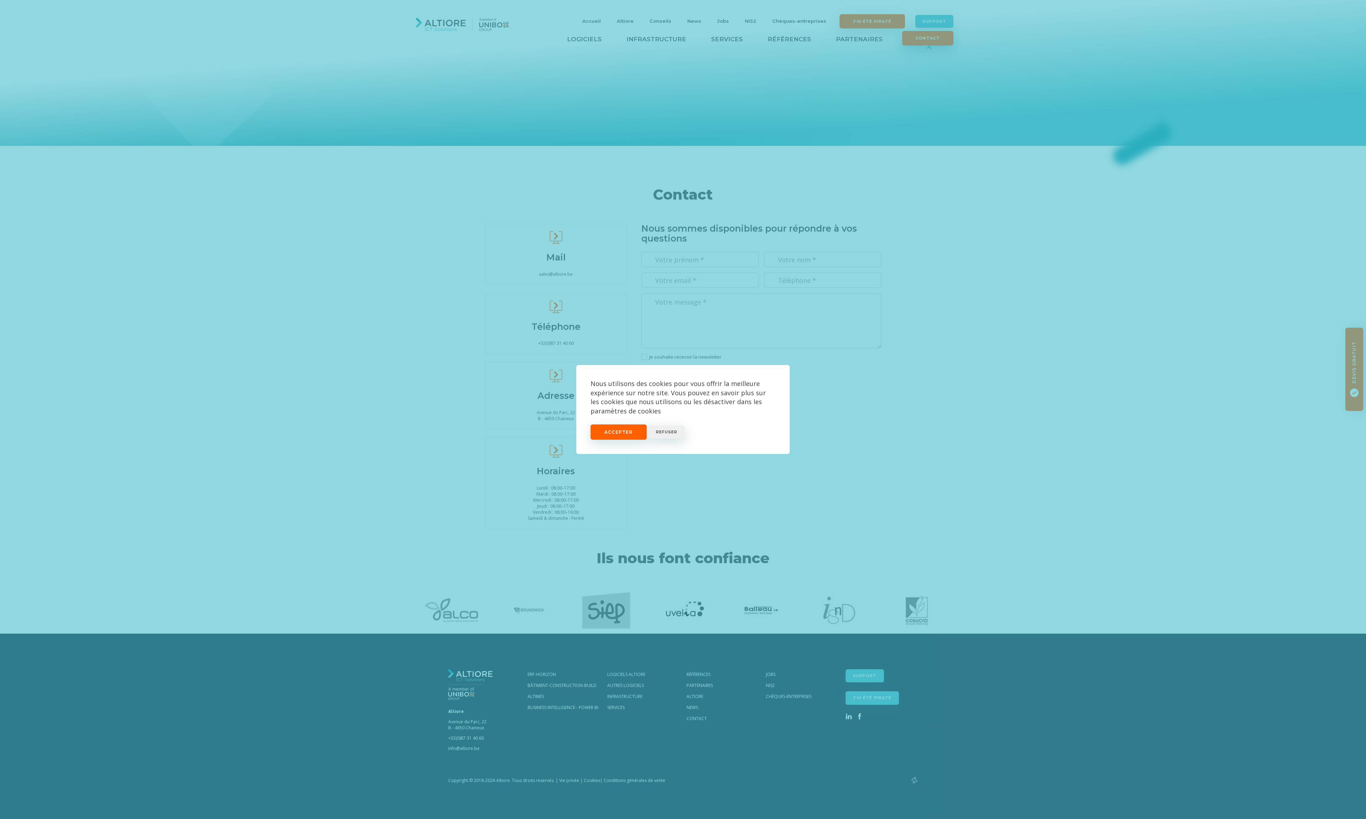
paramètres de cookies (626, 411)
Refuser (667, 431)
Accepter (618, 432)
